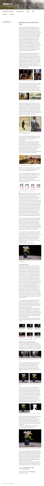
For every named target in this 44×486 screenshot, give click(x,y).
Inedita (8, 4)
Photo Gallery (32, 471)
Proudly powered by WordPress (8, 483)
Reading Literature (20, 11)
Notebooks (5, 14)
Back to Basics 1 (25, 468)
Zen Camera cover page (29, 467)
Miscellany (12, 14)
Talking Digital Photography (8, 11)
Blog (33, 11)
